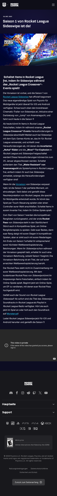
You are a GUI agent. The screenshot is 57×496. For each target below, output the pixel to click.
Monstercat (12, 313)
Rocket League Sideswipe (15, 96)
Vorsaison (21, 184)
